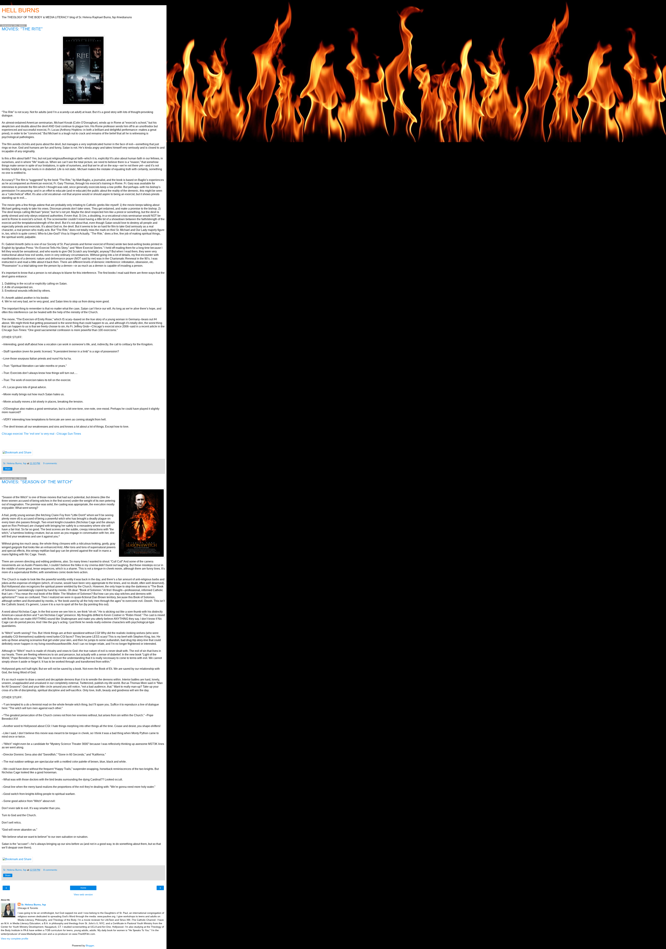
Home (83, 888)
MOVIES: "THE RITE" (22, 29)
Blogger (90, 945)
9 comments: (50, 463)
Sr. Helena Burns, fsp (33, 904)
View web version (83, 894)
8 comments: (50, 869)
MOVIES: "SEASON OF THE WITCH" (37, 481)
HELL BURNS (20, 10)
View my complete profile (14, 938)
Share (8, 469)
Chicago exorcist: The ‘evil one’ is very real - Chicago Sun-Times (41, 433)
